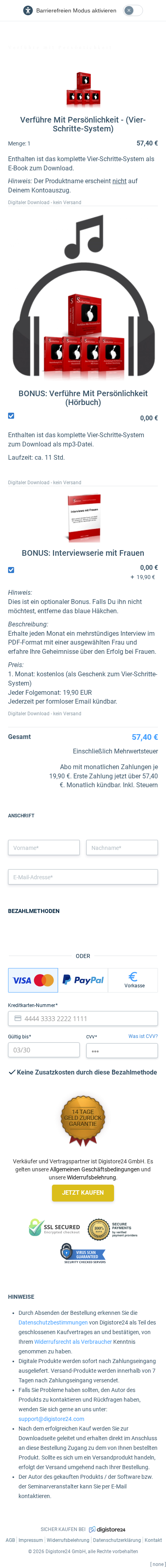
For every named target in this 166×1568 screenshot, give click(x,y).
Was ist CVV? (143, 1036)
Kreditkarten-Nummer (32, 1005)
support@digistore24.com (51, 1419)
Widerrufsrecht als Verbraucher (73, 1342)
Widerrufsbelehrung (91, 1177)
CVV (91, 1037)
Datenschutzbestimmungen (53, 1322)
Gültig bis (19, 1037)
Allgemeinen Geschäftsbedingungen (95, 1169)
